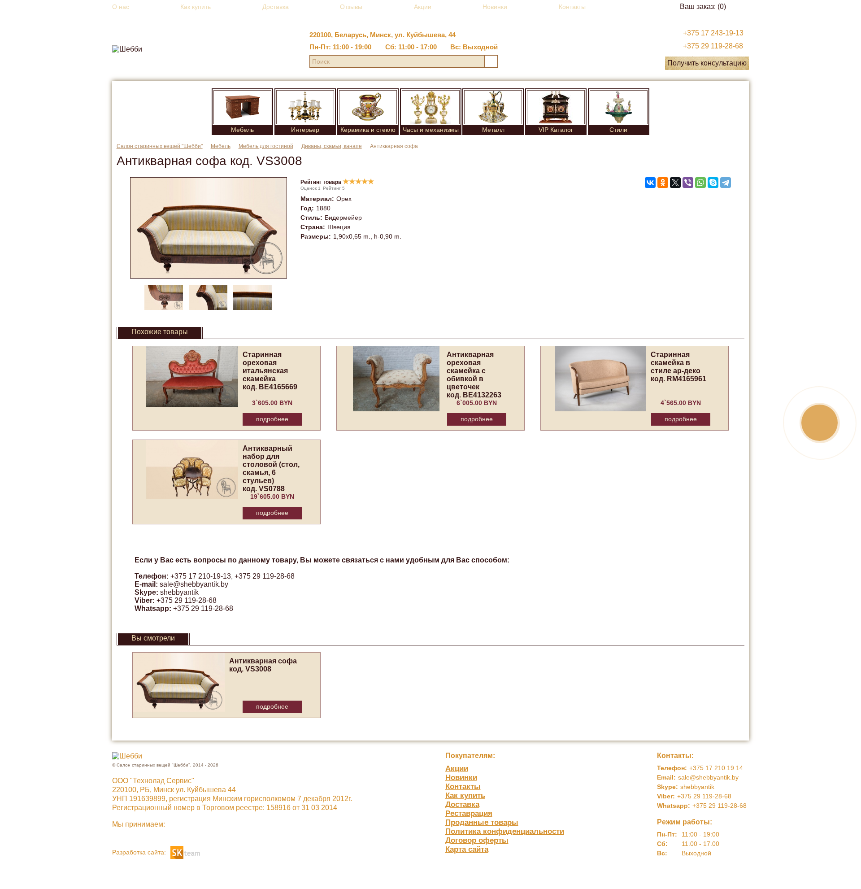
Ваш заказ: (703, 6)
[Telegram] (725, 182)
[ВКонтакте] (650, 182)
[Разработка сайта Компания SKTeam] (185, 851)
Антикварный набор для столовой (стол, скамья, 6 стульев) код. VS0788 (271, 468)
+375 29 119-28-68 (713, 46)
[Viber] (688, 182)
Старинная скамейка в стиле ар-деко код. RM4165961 (678, 367)
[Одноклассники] (662, 182)
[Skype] (713, 182)
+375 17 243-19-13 (713, 33)
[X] (675, 182)
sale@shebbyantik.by (194, 584)
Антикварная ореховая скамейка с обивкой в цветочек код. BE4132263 (474, 375)
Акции (422, 6)
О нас (120, 6)
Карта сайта (466, 849)
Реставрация (468, 813)
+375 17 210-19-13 (200, 576)
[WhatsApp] (700, 182)
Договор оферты (477, 840)
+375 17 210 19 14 (716, 767)
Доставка (275, 6)
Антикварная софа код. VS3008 (263, 665)
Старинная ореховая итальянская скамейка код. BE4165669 (270, 371)
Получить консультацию (707, 63)
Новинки (495, 6)
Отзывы (351, 6)
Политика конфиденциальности (504, 831)
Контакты (572, 6)
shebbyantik (179, 592)
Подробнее (272, 419)
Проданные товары (481, 822)
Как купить (195, 6)
